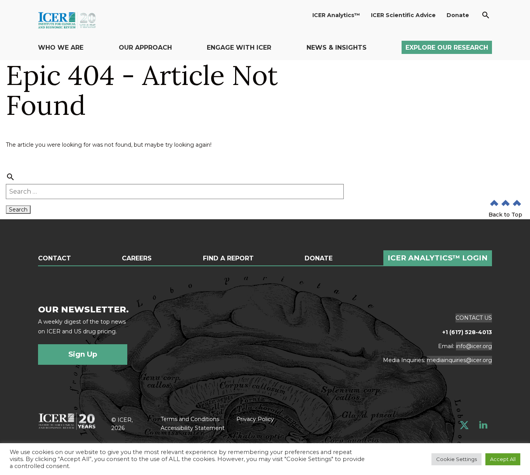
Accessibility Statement (193, 428)
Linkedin (483, 425)
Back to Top (505, 214)
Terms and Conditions (190, 419)
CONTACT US (474, 317)
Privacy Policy (255, 419)
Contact (54, 258)
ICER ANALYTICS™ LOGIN (438, 257)
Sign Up (82, 354)
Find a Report (228, 258)
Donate (458, 15)
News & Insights (337, 47)
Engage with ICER (239, 47)
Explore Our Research (446, 47)
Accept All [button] (503, 459)
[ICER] (67, 420)
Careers (137, 258)
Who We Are (60, 47)
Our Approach (145, 47)
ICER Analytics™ (336, 15)
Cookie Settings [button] (456, 459)
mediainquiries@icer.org (459, 360)
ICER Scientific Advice (403, 15)
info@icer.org (474, 346)
